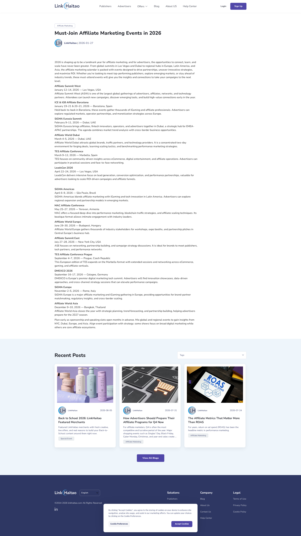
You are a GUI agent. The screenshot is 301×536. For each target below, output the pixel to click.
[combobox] (90, 493)
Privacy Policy (239, 505)
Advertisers (124, 6)
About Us (205, 505)
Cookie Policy (239, 511)
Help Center (190, 6)
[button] (142, 6)
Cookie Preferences (119, 524)
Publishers (105, 6)
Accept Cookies (182, 524)
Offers (140, 6)
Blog (156, 6)
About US (171, 6)
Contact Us (205, 511)
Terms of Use (239, 498)
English (84, 492)
